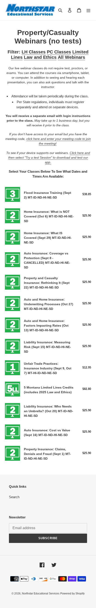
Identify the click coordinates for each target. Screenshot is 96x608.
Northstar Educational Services (40, 593)
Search (14, 497)
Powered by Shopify (72, 593)
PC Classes (59, 51)
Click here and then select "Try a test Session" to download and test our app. (49, 157)
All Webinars (71, 57)
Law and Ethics (40, 57)
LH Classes (34, 51)
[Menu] (88, 10)
